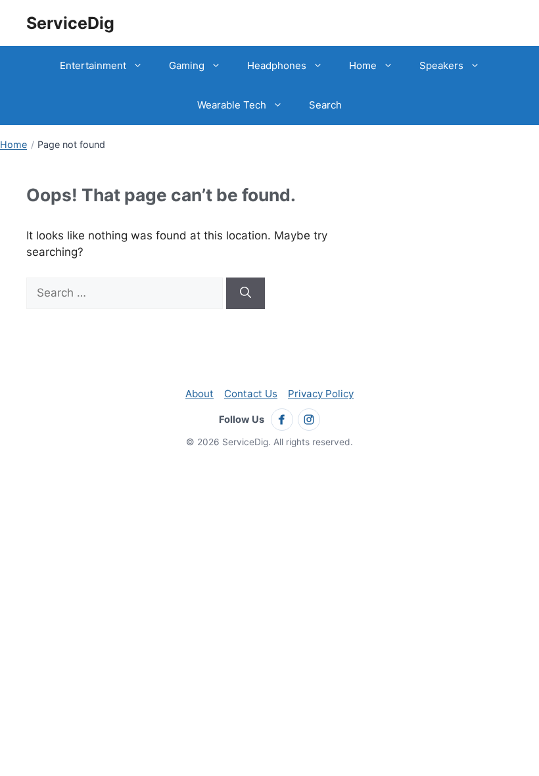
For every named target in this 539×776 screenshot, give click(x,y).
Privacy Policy (321, 393)
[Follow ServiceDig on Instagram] (309, 419)
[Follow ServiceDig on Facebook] (282, 419)
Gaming (186, 65)
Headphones (276, 65)
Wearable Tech (231, 105)
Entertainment (93, 65)
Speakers (441, 65)
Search (325, 105)
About (199, 393)
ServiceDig (70, 23)
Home (363, 65)
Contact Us (250, 393)
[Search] (245, 293)
